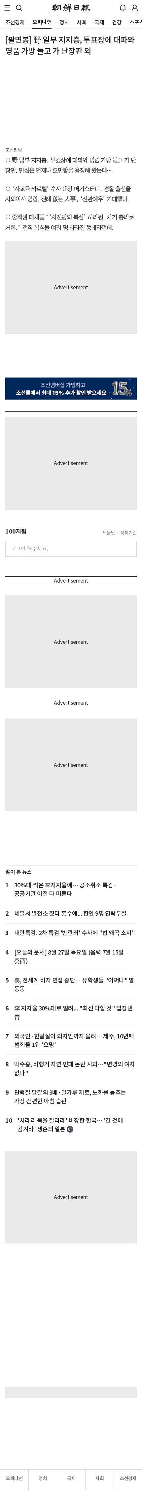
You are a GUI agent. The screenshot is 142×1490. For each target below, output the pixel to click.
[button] (7, 8)
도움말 (109, 533)
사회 (99, 1478)
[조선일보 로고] (71, 8)
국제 (71, 1478)
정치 (43, 1478)
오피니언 (14, 1478)
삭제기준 (128, 533)
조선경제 (128, 1478)
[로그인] (135, 8)
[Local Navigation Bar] (7, 8)
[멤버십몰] (71, 388)
